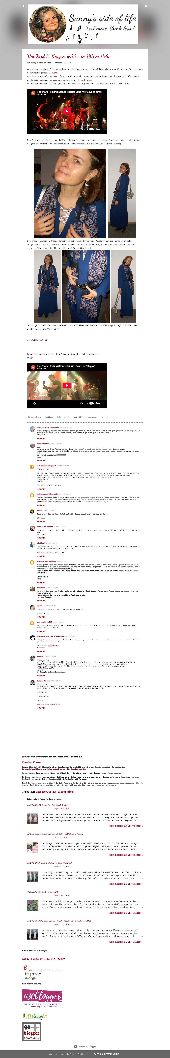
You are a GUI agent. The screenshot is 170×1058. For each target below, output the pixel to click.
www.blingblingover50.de (48, 704)
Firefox (27, 762)
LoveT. (40, 606)
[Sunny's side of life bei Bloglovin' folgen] (25, 970)
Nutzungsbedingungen (56, 769)
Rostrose (41, 587)
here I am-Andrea (45, 527)
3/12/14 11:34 (58, 622)
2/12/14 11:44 (64, 494)
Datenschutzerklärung (32, 769)
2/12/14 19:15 (62, 561)
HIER (127, 83)
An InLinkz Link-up (37, 340)
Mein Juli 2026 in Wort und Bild (42, 891)
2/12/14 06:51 (65, 427)
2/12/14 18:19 (59, 527)
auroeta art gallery (46, 561)
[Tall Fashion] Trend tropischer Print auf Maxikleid (49, 862)
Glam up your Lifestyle (48, 427)
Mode (59, 417)
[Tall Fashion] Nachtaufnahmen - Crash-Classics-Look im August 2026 (59, 920)
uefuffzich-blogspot (46, 466)
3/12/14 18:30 (50, 656)
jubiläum (49, 417)
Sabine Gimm (42, 681)
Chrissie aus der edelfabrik (50, 636)
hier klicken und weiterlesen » (126, 826)
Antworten (41, 438)
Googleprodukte (78, 769)
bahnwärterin (43, 444)
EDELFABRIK (53, 646)
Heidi (39, 510)
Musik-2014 (78, 417)
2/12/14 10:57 (62, 466)
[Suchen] (146, 7)
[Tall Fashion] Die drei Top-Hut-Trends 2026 (47, 804)
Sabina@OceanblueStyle (47, 494)
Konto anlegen (114, 773)
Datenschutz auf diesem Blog (54, 791)
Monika (40, 657)
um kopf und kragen (109, 417)
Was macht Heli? (44, 622)
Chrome (37, 762)
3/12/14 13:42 (70, 636)
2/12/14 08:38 (55, 443)
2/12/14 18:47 (51, 543)
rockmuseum (92, 417)
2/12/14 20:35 (50, 606)
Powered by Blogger (86, 1047)
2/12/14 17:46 (49, 510)
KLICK (54, 73)
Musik (66, 417)
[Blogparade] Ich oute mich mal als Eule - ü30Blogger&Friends (55, 833)
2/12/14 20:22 (51, 587)
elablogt (41, 543)
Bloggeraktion (34, 417)
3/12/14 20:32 (54, 681)
